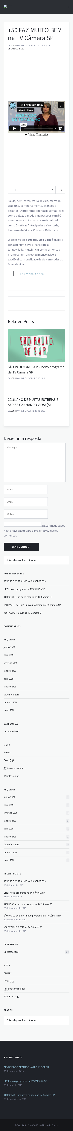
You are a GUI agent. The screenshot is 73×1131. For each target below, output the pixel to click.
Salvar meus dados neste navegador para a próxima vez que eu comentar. (34, 530)
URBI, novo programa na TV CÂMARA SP (24, 589)
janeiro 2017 (10, 686)
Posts (9, 760)
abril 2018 (8, 678)
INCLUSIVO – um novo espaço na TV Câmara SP (28, 597)
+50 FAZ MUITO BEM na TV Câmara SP (23, 612)
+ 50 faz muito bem (32, 274)
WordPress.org (11, 776)
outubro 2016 (10, 702)
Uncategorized (16, 48)
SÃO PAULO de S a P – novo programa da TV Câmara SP (32, 605)
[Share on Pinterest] (28, 190)
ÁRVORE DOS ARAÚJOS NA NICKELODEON (25, 581)
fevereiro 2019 (10, 663)
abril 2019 (8, 655)
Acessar (7, 752)
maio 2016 (9, 710)
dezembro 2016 (11, 694)
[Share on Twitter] (23, 190)
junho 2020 (9, 647)
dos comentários (14, 768)
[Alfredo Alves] (8, 6)
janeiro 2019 (10, 670)
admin (13, 45)
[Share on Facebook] (18, 190)
